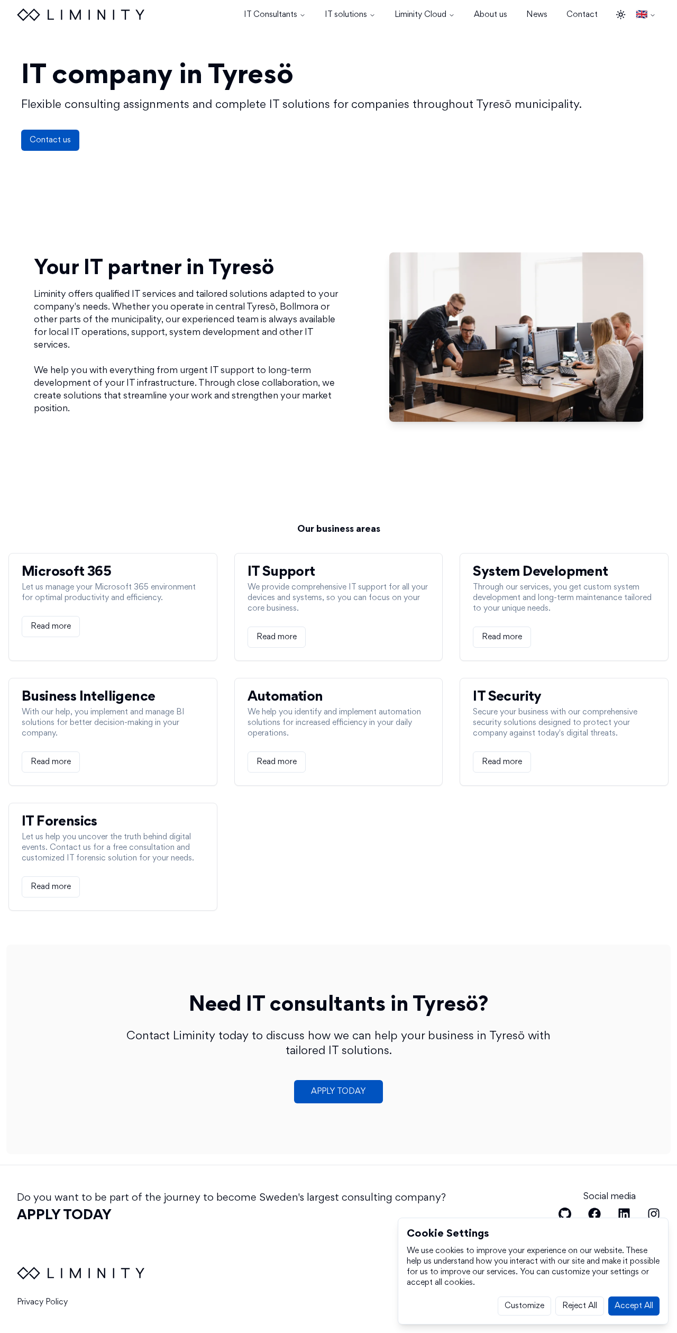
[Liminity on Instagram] (653, 1214)
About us (490, 15)
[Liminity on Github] (565, 1214)
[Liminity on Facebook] (594, 1214)
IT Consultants (270, 15)
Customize (524, 1306)
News (536, 15)
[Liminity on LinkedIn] (624, 1214)
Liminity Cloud (420, 15)
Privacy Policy (42, 1302)
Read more (51, 626)
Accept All (634, 1306)
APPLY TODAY (338, 1091)
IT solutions (346, 15)
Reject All (579, 1306)
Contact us (50, 140)
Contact (582, 15)
